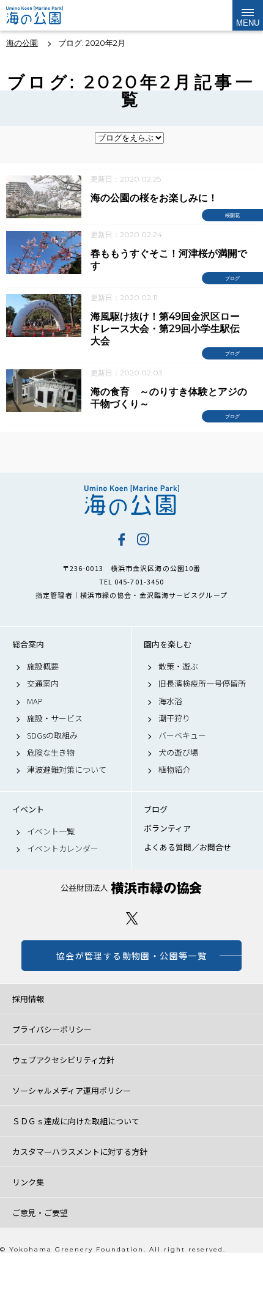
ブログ (156, 809)
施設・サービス (55, 718)
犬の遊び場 (178, 752)
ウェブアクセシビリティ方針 (63, 1060)
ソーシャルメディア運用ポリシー (71, 1090)
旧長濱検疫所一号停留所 (202, 683)
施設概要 (43, 666)
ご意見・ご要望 (40, 1212)
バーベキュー (182, 735)
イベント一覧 (51, 831)
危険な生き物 (51, 752)
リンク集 (28, 1182)
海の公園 (131, 500)
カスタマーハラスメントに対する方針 (79, 1151)
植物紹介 (174, 769)
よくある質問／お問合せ (187, 847)
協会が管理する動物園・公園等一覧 (131, 955)
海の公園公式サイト (38, 15)
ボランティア (167, 828)
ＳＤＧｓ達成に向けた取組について (75, 1121)
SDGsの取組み (52, 735)
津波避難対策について (66, 769)
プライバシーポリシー (52, 1029)
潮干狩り (174, 718)
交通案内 (43, 683)
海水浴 (170, 701)
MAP (35, 701)
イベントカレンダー (62, 848)
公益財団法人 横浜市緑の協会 (131, 888)
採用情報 (28, 998)
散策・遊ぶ (178, 666)
